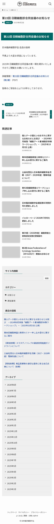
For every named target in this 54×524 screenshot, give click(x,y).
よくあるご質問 (21, 516)
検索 (47, 278)
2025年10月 (12, 442)
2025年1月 (11, 489)
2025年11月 (12, 437)
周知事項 (11, 300)
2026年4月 (11, 408)
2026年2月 (11, 419)
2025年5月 (11, 466)
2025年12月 (12, 431)
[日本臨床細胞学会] (27, 4)
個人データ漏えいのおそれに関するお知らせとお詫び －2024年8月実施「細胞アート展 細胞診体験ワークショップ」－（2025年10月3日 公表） (26, 322)
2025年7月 (11, 460)
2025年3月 (11, 477)
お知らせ (9, 22)
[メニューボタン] (4, 4)
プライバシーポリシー (39, 512)
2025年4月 (11, 471)
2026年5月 (11, 402)
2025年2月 (11, 483)
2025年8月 (11, 454)
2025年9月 (11, 448)
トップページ (12, 512)
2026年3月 (11, 413)
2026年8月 (11, 384)
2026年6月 (11, 396)
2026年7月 (11, 390)
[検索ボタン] (50, 4)
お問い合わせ (33, 516)
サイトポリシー (23, 512)
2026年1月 (11, 425)
